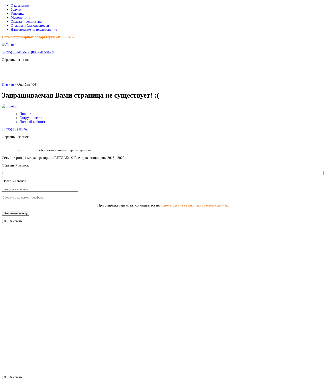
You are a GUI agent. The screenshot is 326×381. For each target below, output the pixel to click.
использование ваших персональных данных (195, 205)
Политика (9, 150)
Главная (8, 84)
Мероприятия (21, 17)
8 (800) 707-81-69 (41, 52)
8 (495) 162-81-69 (14, 52)
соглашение (29, 150)
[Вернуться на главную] (10, 44)
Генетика (17, 13)
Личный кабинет (32, 122)
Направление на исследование (34, 29)
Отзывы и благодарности (30, 25)
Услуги (16, 9)
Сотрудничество (32, 118)
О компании (20, 5)
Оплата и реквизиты (26, 21)
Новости (26, 114)
